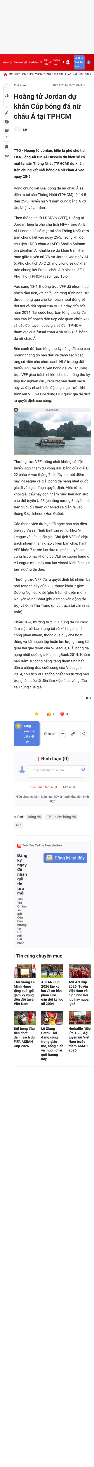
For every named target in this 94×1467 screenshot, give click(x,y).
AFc (19, 825)
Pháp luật (71, 74)
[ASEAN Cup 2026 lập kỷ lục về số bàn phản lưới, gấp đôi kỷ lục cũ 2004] (52, 971)
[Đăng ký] (65, 858)
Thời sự (48, 74)
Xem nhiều (27, 74)
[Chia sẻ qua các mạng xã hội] (83, 733)
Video (38, 74)
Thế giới (58, 74)
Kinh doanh (86, 74)
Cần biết (46, 62)
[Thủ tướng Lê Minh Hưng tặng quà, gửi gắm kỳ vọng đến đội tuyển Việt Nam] (25, 971)
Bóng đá (34, 817)
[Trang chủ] (5, 74)
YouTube (33, 62)
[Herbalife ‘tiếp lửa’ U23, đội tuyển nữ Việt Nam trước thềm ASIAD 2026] (80, 1018)
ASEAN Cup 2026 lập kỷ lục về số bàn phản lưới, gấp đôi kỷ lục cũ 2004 (52, 993)
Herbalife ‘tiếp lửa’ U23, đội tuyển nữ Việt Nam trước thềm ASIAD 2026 (80, 1039)
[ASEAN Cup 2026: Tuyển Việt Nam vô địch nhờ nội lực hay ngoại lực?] (80, 971)
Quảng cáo (56, 62)
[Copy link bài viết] (73, 733)
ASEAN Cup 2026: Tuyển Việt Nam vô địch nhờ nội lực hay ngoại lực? (79, 993)
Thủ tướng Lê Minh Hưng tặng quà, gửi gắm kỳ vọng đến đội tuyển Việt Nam (24, 993)
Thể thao (20, 85)
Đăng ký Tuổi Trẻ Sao (79, 62)
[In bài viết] (6, 155)
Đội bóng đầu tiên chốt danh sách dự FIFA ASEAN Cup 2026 (24, 1037)
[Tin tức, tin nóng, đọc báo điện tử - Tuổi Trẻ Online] (6, 62)
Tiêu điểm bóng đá (61, 817)
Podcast (18, 62)
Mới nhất (14, 74)
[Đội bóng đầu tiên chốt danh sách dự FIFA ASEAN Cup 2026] (25, 1018)
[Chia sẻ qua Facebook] (62, 733)
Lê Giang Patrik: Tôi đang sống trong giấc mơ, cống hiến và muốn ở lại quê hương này (52, 1044)
